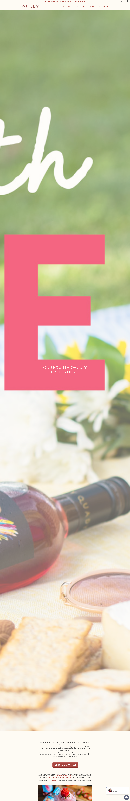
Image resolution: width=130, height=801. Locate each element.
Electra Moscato (53, 777)
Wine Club (77, 6)
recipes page (54, 780)
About (92, 6)
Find (99, 6)
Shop (63, 6)
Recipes (85, 6)
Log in (122, 1)
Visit (69, 6)
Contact (105, 6)
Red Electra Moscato (65, 777)
